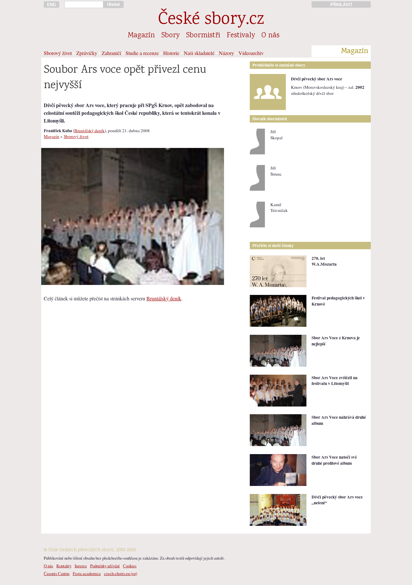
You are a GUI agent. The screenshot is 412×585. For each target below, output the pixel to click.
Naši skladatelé (199, 53)
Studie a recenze (142, 53)
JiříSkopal (276, 135)
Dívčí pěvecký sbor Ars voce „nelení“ (337, 500)
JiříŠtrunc (276, 171)
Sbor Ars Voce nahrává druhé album (339, 420)
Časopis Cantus (57, 573)
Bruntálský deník (89, 130)
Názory (226, 53)
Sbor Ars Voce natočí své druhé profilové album (334, 460)
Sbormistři (203, 36)
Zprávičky (86, 53)
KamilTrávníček (279, 208)
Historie (171, 53)
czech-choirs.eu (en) (120, 573)
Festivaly (241, 36)
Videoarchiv (251, 53)
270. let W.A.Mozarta (324, 261)
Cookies (129, 566)
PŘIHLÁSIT (341, 4)
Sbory (170, 36)
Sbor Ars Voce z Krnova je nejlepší (336, 340)
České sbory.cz (211, 20)
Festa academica (87, 573)
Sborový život (58, 53)
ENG (51, 4)
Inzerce (81, 566)
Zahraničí (111, 53)
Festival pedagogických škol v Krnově (338, 301)
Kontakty (63, 566)
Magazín (141, 36)
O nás (270, 36)
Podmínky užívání (105, 566)
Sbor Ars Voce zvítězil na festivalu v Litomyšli (335, 380)
